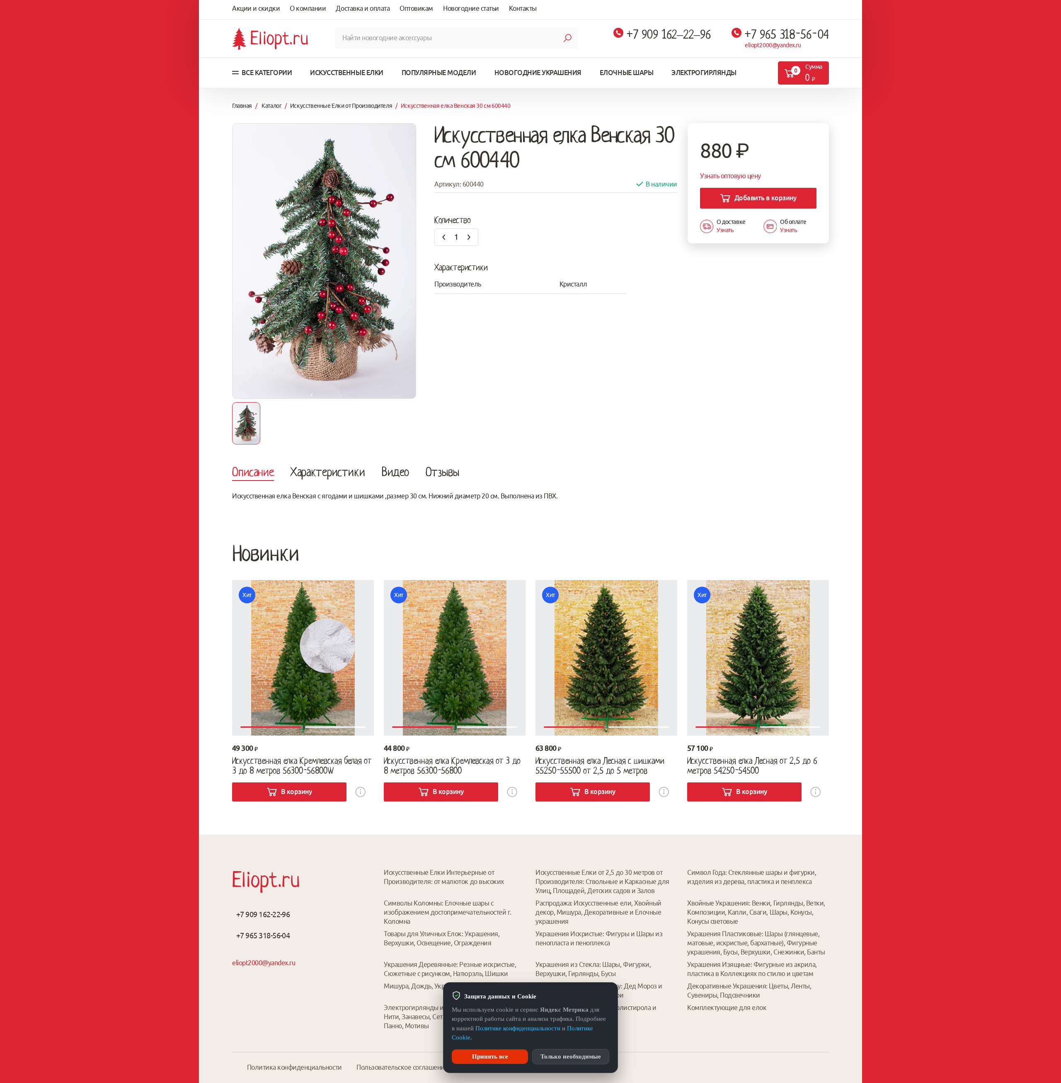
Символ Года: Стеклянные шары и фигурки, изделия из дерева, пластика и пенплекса (751, 877)
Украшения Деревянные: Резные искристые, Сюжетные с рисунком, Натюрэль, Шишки (450, 969)
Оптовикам (416, 8)
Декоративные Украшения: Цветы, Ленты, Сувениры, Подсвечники (749, 990)
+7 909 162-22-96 (263, 914)
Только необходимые (570, 1056)
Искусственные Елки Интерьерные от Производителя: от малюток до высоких (444, 877)
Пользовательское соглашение (402, 1067)
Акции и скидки (256, 8)
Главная (242, 105)
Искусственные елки (346, 72)
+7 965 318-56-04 (787, 34)
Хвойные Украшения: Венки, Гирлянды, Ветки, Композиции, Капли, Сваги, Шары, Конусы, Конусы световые (756, 912)
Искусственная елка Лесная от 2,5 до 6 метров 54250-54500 (752, 766)
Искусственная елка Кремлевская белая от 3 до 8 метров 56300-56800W (301, 766)
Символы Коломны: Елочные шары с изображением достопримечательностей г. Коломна (447, 912)
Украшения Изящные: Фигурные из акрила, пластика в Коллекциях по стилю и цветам (752, 969)
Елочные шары (626, 72)
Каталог (271, 105)
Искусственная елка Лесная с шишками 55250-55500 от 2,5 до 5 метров (599, 766)
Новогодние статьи (471, 8)
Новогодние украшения (537, 72)
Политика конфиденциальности (294, 1067)
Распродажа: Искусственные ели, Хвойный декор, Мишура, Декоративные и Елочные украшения (598, 912)
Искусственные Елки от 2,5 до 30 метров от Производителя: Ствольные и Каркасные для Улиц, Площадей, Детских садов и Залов (602, 881)
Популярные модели (439, 72)
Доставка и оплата (363, 8)
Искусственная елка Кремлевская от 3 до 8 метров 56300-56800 (452, 766)
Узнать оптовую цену (730, 176)
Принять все (490, 1056)
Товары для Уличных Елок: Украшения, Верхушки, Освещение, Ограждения (441, 938)
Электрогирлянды (703, 72)
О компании (308, 8)
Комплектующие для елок (726, 1007)
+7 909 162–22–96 (669, 34)
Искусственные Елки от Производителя (341, 105)
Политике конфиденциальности (517, 1028)
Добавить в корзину (765, 198)
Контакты (523, 8)
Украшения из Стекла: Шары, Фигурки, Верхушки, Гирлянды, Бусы (593, 969)
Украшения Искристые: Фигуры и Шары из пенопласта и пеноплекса (598, 938)
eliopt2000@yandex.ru (773, 45)
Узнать (725, 230)
